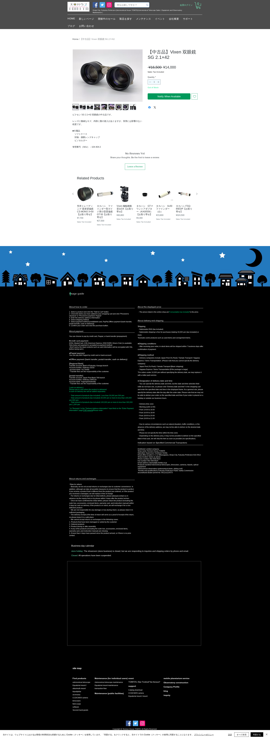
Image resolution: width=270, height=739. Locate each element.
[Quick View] (85, 194)
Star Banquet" (155, 682)
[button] (198, 5)
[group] (135, 211)
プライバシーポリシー (204, 734)
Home (75, 39)
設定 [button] (230, 734)
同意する (257, 734)
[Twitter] (102, 5)
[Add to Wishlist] (195, 96)
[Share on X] (155, 107)
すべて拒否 (242, 734)
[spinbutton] (154, 82)
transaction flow (101, 688)
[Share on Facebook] (149, 107)
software (76, 707)
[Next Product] (197, 194)
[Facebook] (95, 5)
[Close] (266, 734)
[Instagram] (109, 5)
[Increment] (158, 82)
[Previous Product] (73, 194)
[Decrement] (149, 82)
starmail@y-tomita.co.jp (158, 463)
